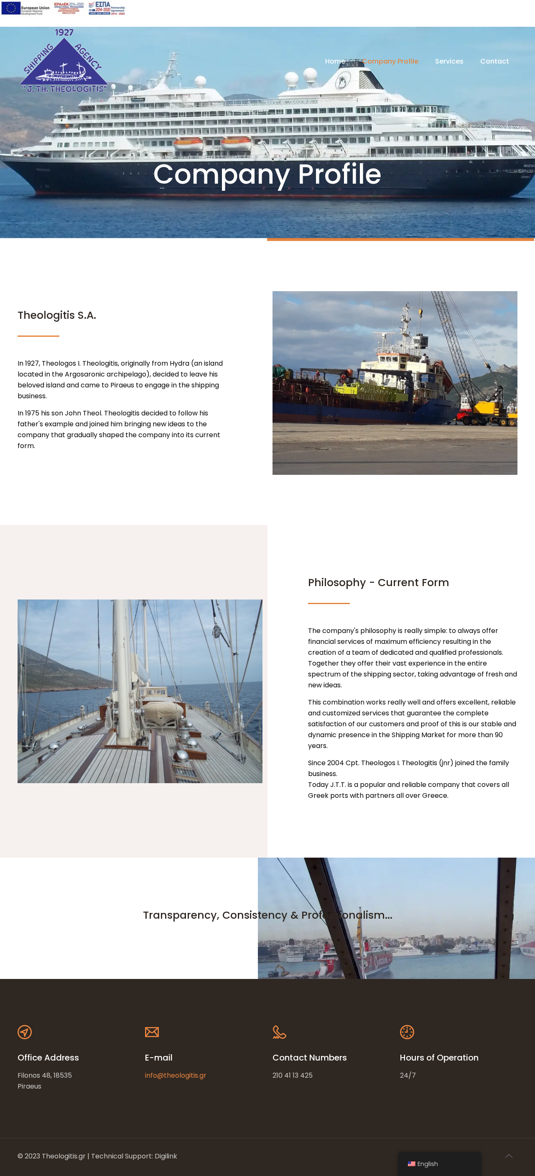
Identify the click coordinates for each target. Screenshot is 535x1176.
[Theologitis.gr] (64, 61)
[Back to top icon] (508, 1156)
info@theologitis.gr (175, 1075)
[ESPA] (62, 15)
